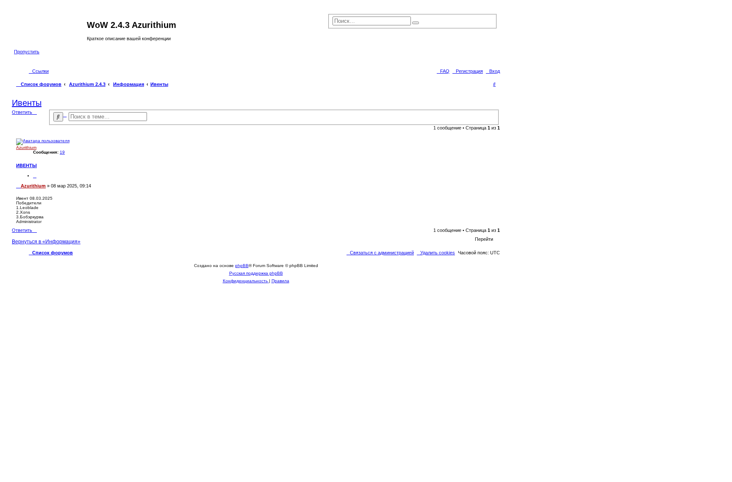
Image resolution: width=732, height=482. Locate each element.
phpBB (242, 265)
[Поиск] (415, 23)
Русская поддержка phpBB (256, 273)
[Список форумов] (50, 27)
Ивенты (159, 84)
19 (62, 152)
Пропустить (26, 51)
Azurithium (26, 147)
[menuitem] (493, 71)
